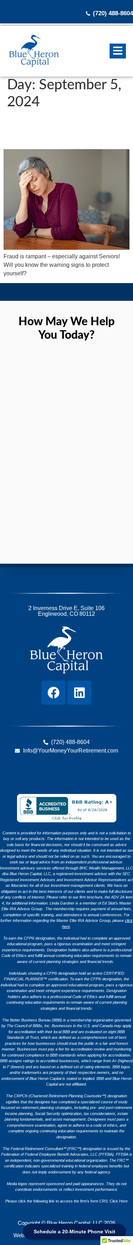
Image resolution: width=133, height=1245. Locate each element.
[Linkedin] (79, 693)
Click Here (119, 1201)
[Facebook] (53, 693)
